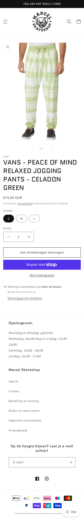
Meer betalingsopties (42, 275)
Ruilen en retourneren (24, 411)
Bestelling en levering (24, 401)
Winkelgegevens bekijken (25, 298)
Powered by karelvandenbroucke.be (53, 513)
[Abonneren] (70, 462)
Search (13, 381)
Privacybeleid (18, 430)
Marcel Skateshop (29, 513)
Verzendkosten (25, 203)
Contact (14, 391)
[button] (5, 21)
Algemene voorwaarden (25, 420)
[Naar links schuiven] (32, 148)
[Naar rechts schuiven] (51, 148)
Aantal (7, 228)
